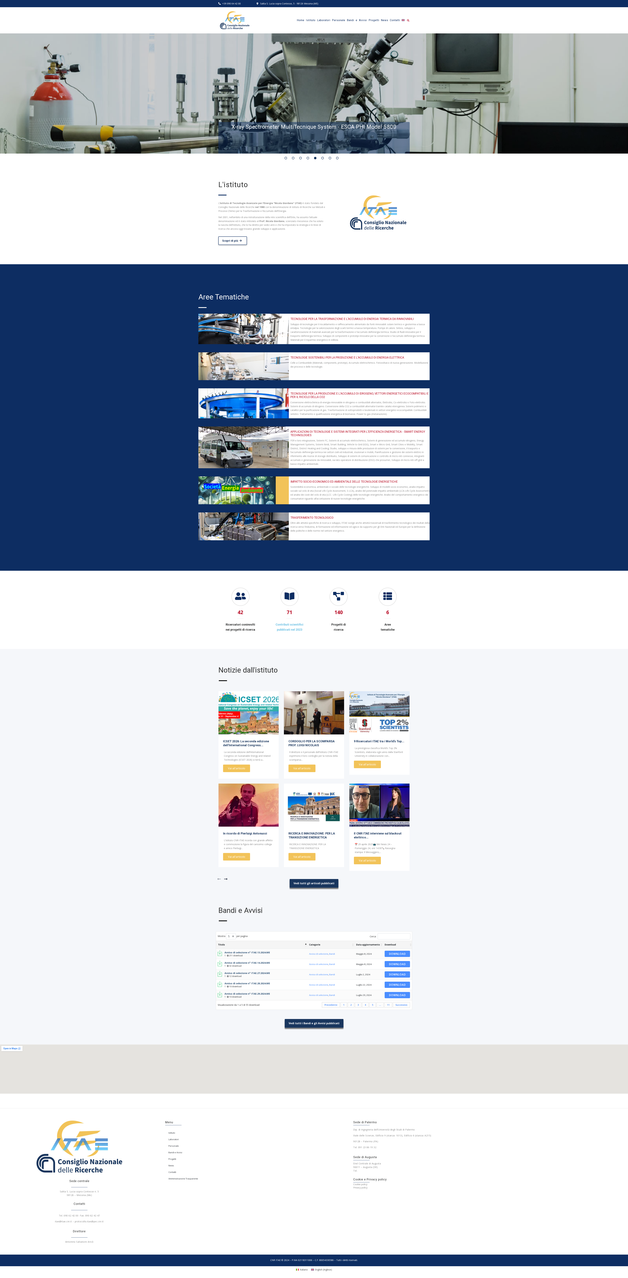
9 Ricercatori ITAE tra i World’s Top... (379, 741)
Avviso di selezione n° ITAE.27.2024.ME (247, 973)
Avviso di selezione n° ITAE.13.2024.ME (247, 952)
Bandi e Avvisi (175, 1152)
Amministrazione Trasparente (183, 1178)
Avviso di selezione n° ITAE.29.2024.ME (247, 993)
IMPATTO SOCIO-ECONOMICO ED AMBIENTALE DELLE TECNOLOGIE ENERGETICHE (344, 481)
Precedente (330, 1004)
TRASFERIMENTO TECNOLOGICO (311, 517)
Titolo (221, 944)
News (171, 1165)
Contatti (172, 1172)
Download (390, 944)
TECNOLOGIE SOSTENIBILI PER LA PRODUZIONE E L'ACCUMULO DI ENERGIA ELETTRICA (347, 357)
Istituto (171, 1132)
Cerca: (373, 936)
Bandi (332, 953)
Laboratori (173, 1139)
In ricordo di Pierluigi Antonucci (245, 833)
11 (388, 1004)
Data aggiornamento (368, 944)
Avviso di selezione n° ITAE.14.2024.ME (247, 962)
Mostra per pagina (233, 936)
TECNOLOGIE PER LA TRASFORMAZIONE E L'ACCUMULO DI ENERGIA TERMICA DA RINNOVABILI (352, 319)
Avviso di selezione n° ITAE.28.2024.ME (247, 983)
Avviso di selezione (318, 953)
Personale (173, 1145)
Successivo (401, 1004)
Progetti (172, 1159)
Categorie (314, 944)
